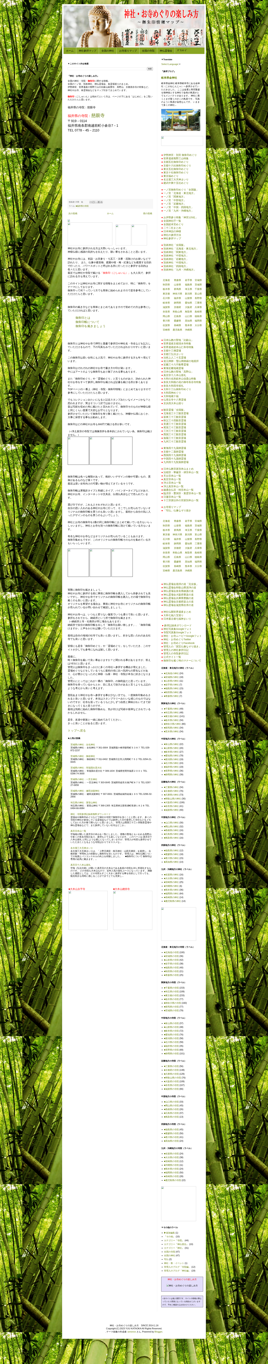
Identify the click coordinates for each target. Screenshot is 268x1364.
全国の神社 (107, 51)
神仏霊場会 (166, 51)
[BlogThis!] (93, 202)
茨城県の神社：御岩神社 (82, 756)
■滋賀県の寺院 (171, 1089)
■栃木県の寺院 (171, 999)
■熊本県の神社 (171, 890)
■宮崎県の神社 (171, 882)
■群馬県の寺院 (171, 1007)
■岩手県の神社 (171, 684)
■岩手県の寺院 (171, 963)
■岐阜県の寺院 (171, 1031)
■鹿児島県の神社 (172, 901)
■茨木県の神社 (171, 731)
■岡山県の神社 (171, 826)
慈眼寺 (98, 115)
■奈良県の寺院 (171, 1085)
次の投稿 (72, 213)
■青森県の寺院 (171, 975)
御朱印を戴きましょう (91, 326)
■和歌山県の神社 (172, 798)
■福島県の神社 (171, 688)
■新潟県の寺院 (171, 1038)
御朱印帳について (88, 322)
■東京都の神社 (171, 716)
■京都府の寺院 (171, 1070)
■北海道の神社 (171, 673)
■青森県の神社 (171, 696)
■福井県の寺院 (82, 206)
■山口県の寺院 (171, 1102)
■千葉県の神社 (171, 709)
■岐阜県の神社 (171, 752)
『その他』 (169, 1236)
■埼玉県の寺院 (171, 991)
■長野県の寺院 (171, 1050)
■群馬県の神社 (171, 728)
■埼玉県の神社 (171, 712)
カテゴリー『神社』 (174, 1248)
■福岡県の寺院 (171, 1172)
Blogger (158, 1332)
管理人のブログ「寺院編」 (177, 1267)
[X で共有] (96, 202)
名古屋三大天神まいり (81, 848)
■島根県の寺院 (171, 1109)
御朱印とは (83, 317)
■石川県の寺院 (171, 1042)
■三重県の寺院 (171, 1066)
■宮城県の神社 (171, 677)
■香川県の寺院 (171, 1137)
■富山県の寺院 (171, 1023)
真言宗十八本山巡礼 (80, 865)
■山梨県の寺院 (171, 1027)
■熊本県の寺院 (171, 1169)
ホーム (70, 51)
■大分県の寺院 (171, 1157)
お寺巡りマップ (128, 51)
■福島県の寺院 (171, 967)
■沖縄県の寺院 (171, 1165)
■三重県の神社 (171, 787)
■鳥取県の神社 (171, 838)
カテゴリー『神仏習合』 (176, 1244)
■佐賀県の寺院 (171, 1153)
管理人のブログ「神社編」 (177, 1271)
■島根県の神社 (171, 830)
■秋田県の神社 (171, 692)
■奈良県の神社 (171, 806)
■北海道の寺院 (171, 952)
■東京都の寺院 (171, 995)
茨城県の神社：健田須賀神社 (85, 791)
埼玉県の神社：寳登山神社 (83, 802)
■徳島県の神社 (171, 850)
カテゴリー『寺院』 (174, 1240)
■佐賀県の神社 (171, 874)
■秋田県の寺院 (171, 971)
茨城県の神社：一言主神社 (83, 779)
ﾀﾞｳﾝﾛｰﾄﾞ (182, 50)
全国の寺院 (148, 51)
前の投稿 (147, 213)
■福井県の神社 (171, 767)
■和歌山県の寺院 (172, 1077)
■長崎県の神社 (171, 897)
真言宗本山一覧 (78, 831)
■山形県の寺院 (171, 960)
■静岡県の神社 (171, 774)
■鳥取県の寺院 (171, 1117)
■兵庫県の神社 (171, 795)
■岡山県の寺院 (171, 1105)
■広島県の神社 (171, 834)
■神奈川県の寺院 (172, 1003)
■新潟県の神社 (171, 759)
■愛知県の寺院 (171, 1034)
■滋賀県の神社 (171, 810)
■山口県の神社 (171, 822)
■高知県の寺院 (171, 1141)
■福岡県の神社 (171, 893)
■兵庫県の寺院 (171, 1074)
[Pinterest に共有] (101, 202)
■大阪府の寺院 (171, 1081)
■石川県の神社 (171, 763)
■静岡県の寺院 (171, 1053)
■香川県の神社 (171, 858)
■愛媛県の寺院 (171, 1133)
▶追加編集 (169, 1233)
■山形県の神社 (171, 681)
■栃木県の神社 (171, 720)
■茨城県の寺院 (171, 1010)
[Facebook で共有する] (98, 202)
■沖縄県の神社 (171, 886)
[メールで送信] (90, 202)
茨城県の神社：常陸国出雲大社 (86, 768)
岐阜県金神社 (169, 77)
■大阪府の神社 (171, 802)
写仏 (166, 1259)
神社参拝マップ (87, 51)
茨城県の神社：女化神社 (82, 744)
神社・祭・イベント (174, 1263)
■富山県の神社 (171, 744)
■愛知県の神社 (171, 755)
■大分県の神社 (171, 878)
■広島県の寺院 (171, 1113)
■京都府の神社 (171, 791)
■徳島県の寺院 (171, 1129)
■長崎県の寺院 (171, 1176)
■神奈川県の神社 (172, 724)
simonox (132, 1332)
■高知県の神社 (171, 862)
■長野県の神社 (171, 771)
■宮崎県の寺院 (171, 1161)
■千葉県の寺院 (171, 988)
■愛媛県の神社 (171, 854)
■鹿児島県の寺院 (172, 1180)
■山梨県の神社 (171, 748)
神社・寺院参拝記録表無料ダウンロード (90, 814)
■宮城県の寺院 (171, 956)
